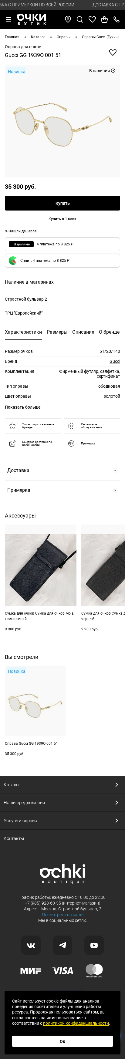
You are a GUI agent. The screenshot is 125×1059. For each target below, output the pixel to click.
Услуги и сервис (20, 820)
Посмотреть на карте (62, 914)
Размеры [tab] (57, 332)
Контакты (14, 838)
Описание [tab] (83, 332)
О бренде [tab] (109, 332)
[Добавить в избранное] (113, 52)
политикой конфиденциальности (76, 1023)
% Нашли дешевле (20, 231)
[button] (62, 261)
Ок (62, 1041)
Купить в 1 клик (62, 219)
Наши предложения (24, 802)
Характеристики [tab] (23, 332)
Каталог (12, 785)
